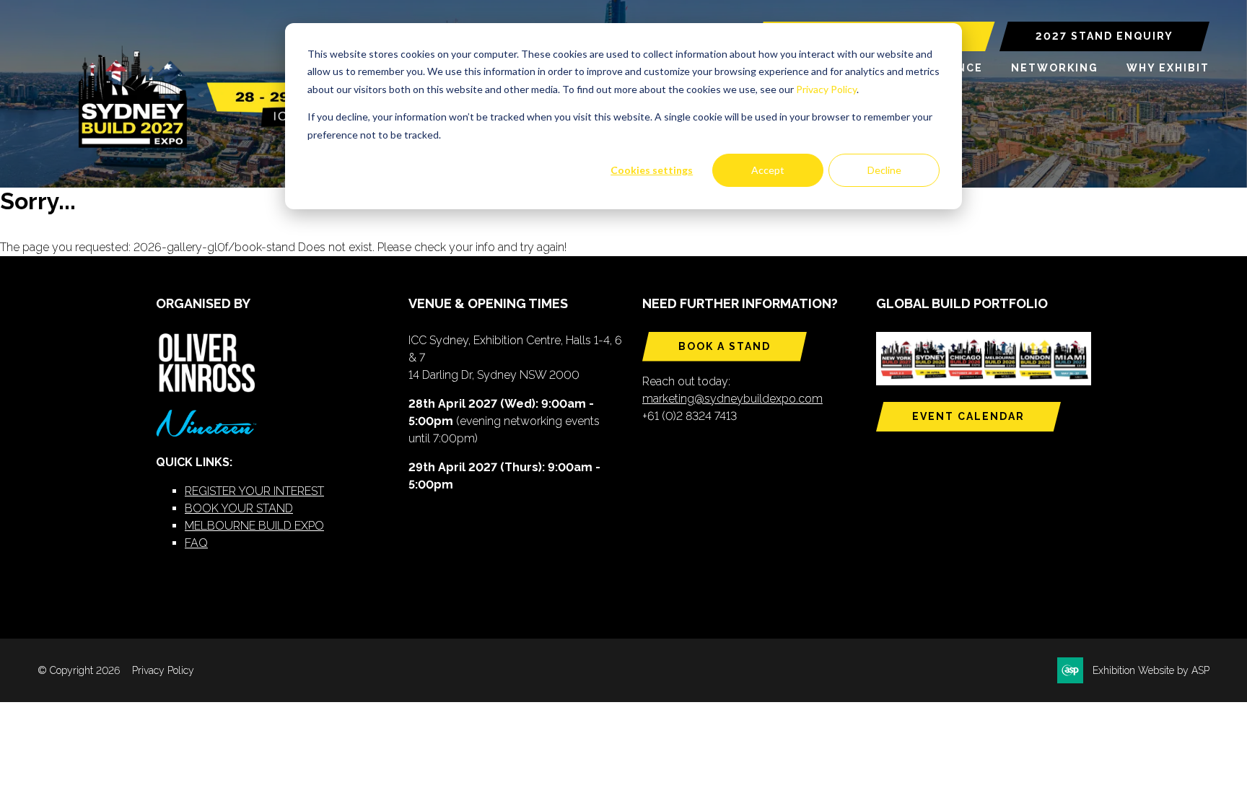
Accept (767, 170)
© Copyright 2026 (79, 670)
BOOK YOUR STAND (239, 508)
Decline (884, 170)
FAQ (196, 543)
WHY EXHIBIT (1167, 68)
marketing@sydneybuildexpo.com (732, 399)
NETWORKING (1054, 68)
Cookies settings (652, 170)
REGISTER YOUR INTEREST (254, 491)
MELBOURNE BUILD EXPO (254, 526)
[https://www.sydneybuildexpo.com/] (221, 145)
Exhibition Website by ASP (1151, 670)
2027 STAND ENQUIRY (1104, 36)
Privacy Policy (826, 89)
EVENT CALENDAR (968, 416)
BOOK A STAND (724, 346)
